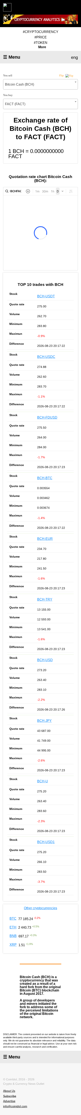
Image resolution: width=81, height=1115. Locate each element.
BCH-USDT (46, 296)
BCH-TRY (44, 599)
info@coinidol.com (15, 1106)
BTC (13, 918)
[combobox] (40, 84)
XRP (13, 944)
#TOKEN (40, 42)
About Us (9, 1090)
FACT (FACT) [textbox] (15, 104)
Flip (61, 75)
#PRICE (40, 37)
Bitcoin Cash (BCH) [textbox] (19, 84)
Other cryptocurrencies (40, 908)
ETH (13, 927)
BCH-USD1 (46, 842)
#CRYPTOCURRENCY (40, 32)
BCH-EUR (45, 538)
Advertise (9, 1101)
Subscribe (9, 1095)
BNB (13, 936)
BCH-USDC (46, 357)
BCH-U (42, 781)
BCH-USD (45, 660)
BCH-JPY (44, 720)
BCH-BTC (44, 478)
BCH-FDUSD (47, 417)
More (42, 47)
